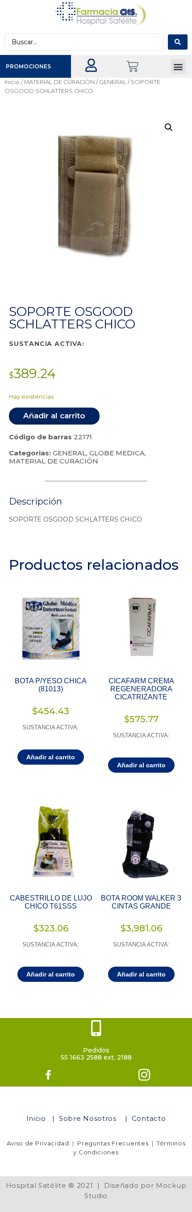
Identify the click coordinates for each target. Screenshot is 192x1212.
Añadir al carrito (54, 415)
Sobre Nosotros (89, 1118)
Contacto (149, 1118)
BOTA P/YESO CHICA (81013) (51, 685)
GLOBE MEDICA (117, 453)
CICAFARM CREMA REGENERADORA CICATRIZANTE (141, 689)
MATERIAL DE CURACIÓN (59, 82)
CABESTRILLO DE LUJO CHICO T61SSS (51, 902)
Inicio (12, 82)
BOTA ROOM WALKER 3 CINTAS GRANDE (141, 902)
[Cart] (132, 66)
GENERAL (112, 82)
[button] (178, 66)
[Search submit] (178, 42)
